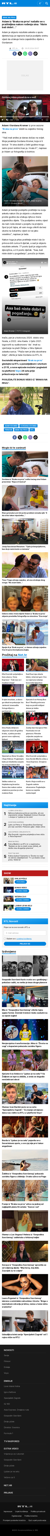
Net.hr (22, 655)
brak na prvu (21, 430)
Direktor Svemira (12, 1427)
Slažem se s (19, 939)
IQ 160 (7, 1404)
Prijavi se (25, 944)
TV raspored (11, 1441)
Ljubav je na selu (11, 1471)
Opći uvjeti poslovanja (37, 1520)
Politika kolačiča (31, 1516)
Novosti (9, 1350)
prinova (8, 430)
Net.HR (8, 1485)
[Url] (35, 54)
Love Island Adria (12, 1386)
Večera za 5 (9, 1477)
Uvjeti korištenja (21, 1511)
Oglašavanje (17, 1516)
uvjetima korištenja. (24, 939)
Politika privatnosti (38, 1511)
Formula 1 (8, 1433)
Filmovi (7, 1361)
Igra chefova (10, 1392)
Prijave (8, 1492)
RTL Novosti (11, 921)
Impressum (8, 1511)
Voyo (6, 1373)
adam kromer (11, 426)
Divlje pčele (9, 1421)
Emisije (7, 1367)
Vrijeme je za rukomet (14, 1454)
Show (7, 873)
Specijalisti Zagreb (12, 1398)
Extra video (11, 1448)
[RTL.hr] (9, 3)
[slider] (25, 116)
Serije (6, 1355)
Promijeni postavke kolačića (14, 1520)
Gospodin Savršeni (12, 1415)
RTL (32, 430)
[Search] (46, 3)
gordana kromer (28, 426)
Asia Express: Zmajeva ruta (16, 1410)
